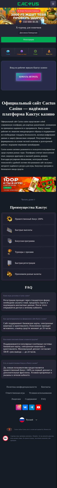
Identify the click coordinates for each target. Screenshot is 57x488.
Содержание (24, 434)
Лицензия (43, 428)
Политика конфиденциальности (28, 416)
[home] (28, 4)
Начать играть (28, 77)
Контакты (15, 422)
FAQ (37, 434)
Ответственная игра (36, 422)
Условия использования (21, 428)
